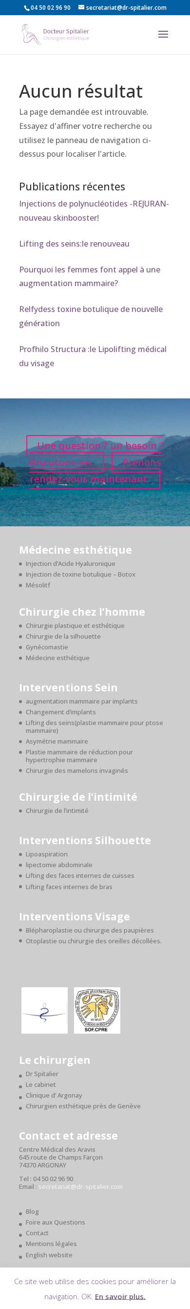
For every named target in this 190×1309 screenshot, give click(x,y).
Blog (32, 1211)
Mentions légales (51, 1243)
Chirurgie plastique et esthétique (75, 625)
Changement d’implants (61, 711)
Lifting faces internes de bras (69, 886)
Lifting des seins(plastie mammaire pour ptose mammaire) (94, 726)
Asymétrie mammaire (57, 741)
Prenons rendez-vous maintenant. (95, 470)
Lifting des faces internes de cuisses (80, 875)
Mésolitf (38, 585)
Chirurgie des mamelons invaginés (77, 770)
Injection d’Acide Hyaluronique (70, 563)
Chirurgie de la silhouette (63, 636)
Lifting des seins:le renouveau (74, 243)
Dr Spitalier (42, 1073)
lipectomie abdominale (59, 864)
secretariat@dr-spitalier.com (80, 1186)
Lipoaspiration (47, 854)
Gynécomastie (47, 647)
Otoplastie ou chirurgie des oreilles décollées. (94, 940)
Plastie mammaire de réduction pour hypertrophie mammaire (79, 756)
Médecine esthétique (58, 657)
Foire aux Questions (55, 1222)
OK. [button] (87, 1296)
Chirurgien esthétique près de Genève (83, 1105)
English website (49, 1254)
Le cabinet (41, 1084)
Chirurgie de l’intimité (57, 810)
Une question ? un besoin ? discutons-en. (96, 454)
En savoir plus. (120, 1296)
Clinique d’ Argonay (54, 1095)
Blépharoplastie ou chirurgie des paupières (90, 930)
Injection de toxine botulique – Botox (80, 574)
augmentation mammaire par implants (82, 701)
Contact (37, 1232)
